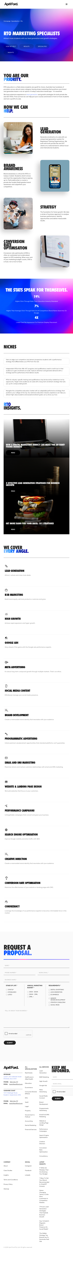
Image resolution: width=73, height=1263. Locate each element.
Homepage (7, 21)
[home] (11, 4)
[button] (66, 4)
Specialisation (15, 21)
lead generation (32, 94)
